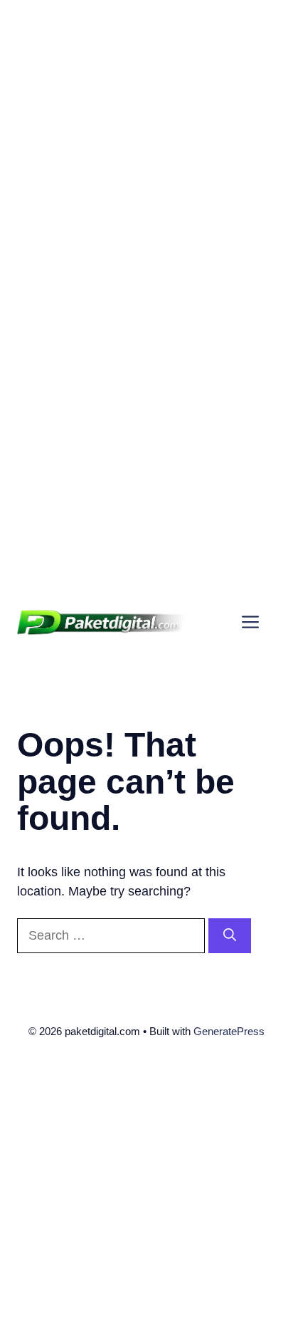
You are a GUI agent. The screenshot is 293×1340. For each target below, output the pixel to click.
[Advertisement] (146, 147)
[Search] (229, 935)
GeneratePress (229, 1031)
